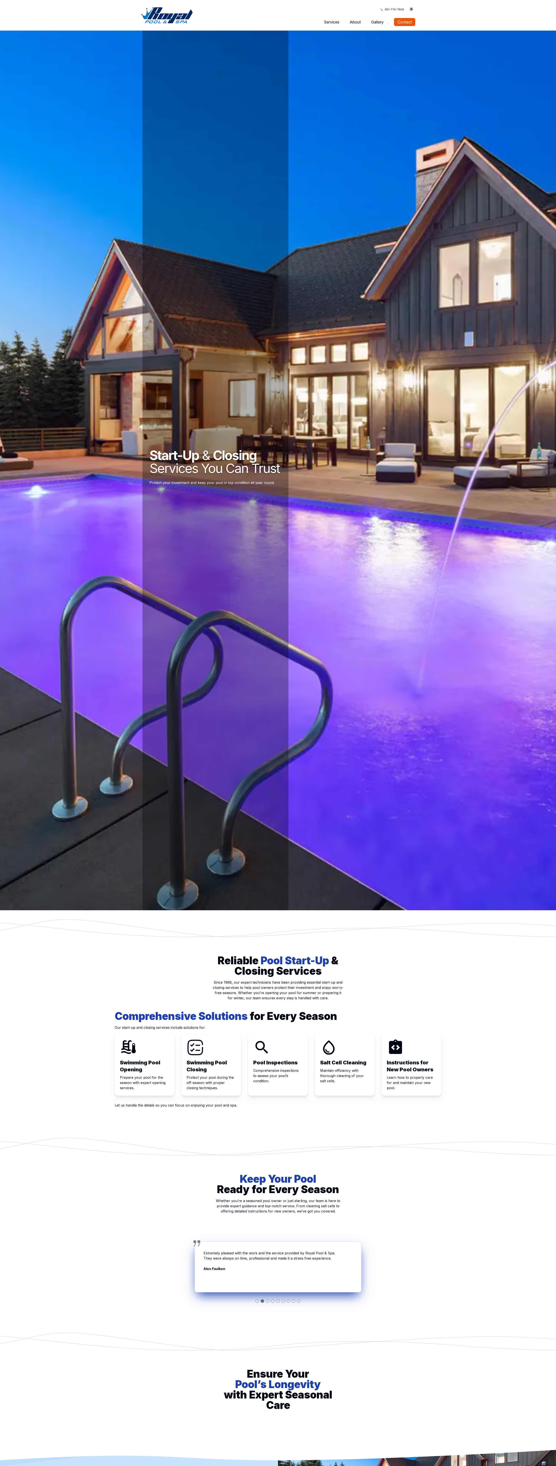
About (355, 22)
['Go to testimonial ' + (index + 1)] (257, 1301)
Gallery (377, 22)
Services (331, 22)
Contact (404, 22)
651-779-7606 (394, 9)
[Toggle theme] (411, 9)
